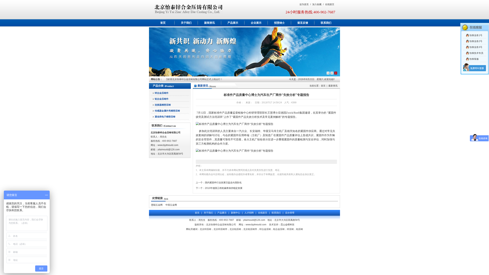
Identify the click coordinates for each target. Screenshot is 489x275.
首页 (163, 22)
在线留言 (329, 4)
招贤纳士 (279, 22)
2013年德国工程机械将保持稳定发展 (223, 188)
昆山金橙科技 (287, 224)
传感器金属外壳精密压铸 (167, 110)
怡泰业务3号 (476, 47)
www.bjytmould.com (168, 145)
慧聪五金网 (157, 205)
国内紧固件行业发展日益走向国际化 (223, 182)
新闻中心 (235, 212)
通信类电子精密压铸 (165, 116)
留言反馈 (302, 22)
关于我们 (186, 22)
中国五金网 (171, 205)
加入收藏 (316, 4)
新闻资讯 (209, 22)
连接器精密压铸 (163, 105)
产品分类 (158, 85)
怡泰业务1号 (476, 35)
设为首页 (304, 4)
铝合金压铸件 (161, 99)
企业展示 (256, 22)
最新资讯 (203, 85)
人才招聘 (249, 212)
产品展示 (232, 22)
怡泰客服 (474, 59)
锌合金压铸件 (161, 93)
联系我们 (326, 22)
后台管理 (289, 212)
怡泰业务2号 (476, 41)
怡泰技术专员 (476, 53)
